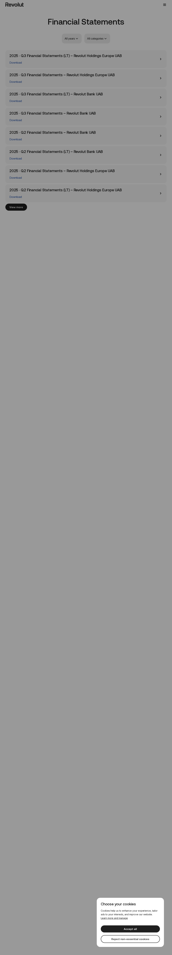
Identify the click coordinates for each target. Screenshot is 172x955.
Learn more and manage (114, 918)
